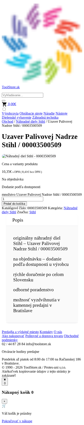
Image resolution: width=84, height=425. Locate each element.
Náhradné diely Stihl (30, 121)
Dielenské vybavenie (16, 117)
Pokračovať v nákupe (17, 421)
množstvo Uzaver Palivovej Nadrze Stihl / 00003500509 (42, 194)
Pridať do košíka (14, 203)
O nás (58, 332)
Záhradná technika (45, 117)
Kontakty (46, 332)
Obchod (7, 121)
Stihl (32, 212)
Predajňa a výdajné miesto (20, 332)
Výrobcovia (10, 113)
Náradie (49, 113)
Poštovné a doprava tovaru (44, 336)
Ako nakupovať (13, 336)
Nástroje (61, 113)
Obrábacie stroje (31, 113)
